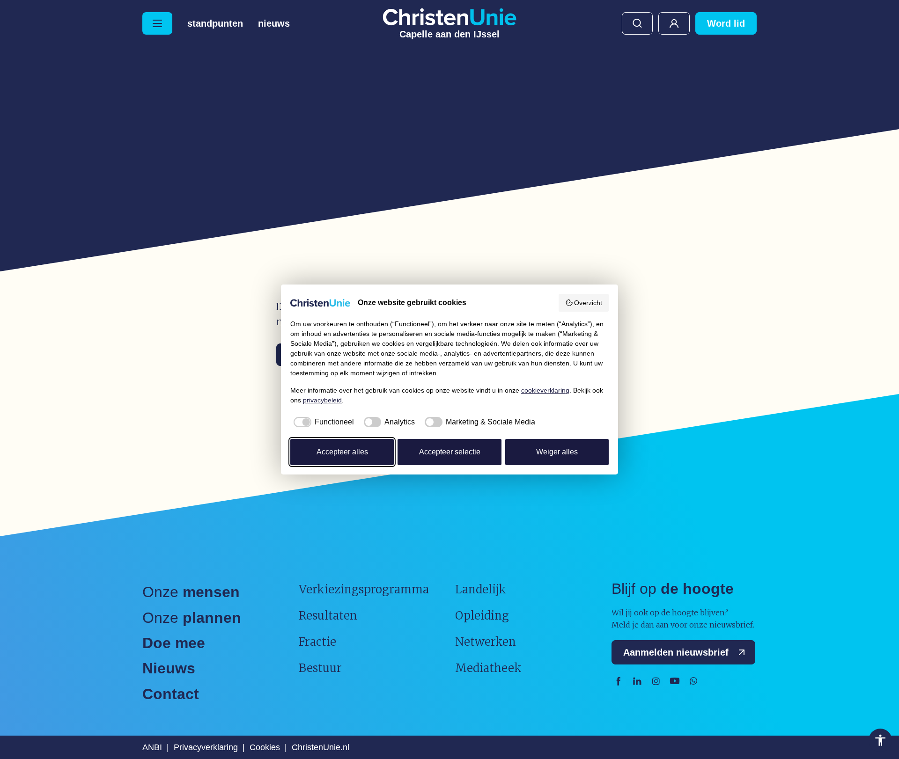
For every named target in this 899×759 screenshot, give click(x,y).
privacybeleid (322, 400)
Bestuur (320, 668)
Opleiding (482, 615)
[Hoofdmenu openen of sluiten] (157, 23)
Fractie (317, 642)
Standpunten (215, 23)
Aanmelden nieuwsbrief (676, 652)
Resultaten (328, 615)
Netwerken (485, 642)
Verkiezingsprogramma (364, 589)
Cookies (265, 747)
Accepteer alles (342, 452)
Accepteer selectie (449, 452)
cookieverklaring (545, 390)
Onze (191, 592)
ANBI (152, 747)
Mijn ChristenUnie (674, 23)
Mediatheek (488, 668)
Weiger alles (557, 452)
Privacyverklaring (206, 747)
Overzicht (588, 303)
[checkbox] (322, 422)
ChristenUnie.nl (320, 747)
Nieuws (274, 23)
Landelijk (480, 589)
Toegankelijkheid (880, 740)
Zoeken (637, 23)
